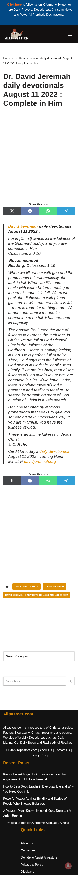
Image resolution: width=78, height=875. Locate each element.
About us (27, 843)
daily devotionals (54, 451)
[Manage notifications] (68, 865)
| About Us (45, 750)
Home (7, 58)
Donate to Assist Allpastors (39, 857)
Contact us (28, 850)
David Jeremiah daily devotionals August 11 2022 (36, 595)
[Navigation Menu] (70, 34)
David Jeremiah (23, 226)
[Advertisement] (39, 159)
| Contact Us (61, 750)
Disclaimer (28, 871)
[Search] (70, 681)
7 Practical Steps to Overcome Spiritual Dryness (36, 822)
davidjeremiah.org (40, 461)
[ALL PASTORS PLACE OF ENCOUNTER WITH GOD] (15, 34)
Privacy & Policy (32, 864)
